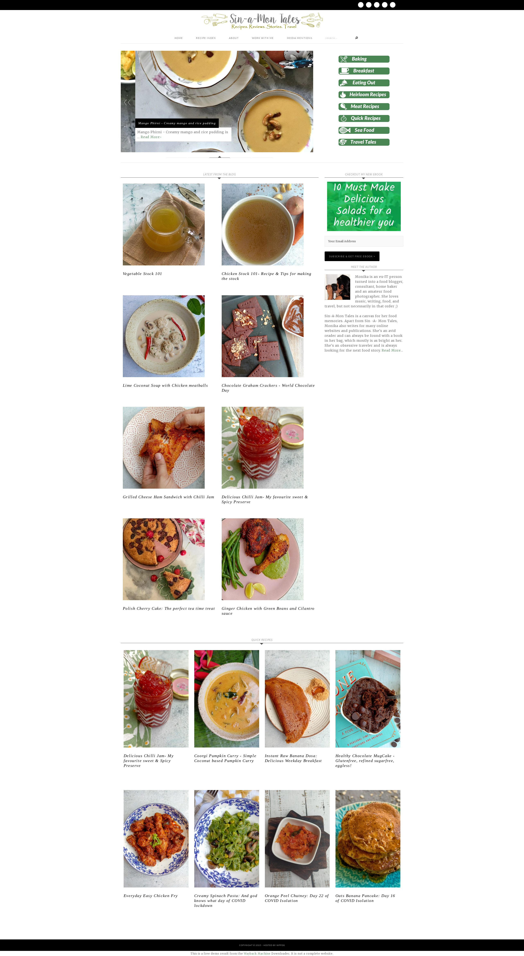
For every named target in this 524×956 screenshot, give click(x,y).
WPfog (281, 945)
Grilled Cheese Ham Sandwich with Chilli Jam (168, 497)
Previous (127, 102)
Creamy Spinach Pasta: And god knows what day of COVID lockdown (225, 900)
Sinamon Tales (262, 21)
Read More (135, 137)
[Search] (356, 38)
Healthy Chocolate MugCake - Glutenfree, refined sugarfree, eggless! (365, 760)
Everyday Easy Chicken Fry (151, 895)
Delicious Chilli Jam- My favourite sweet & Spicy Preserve (149, 760)
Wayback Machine (257, 953)
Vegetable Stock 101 (142, 273)
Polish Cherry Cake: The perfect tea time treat (169, 608)
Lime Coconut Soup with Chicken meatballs (165, 385)
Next (311, 102)
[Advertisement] (359, 402)
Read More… (392, 350)
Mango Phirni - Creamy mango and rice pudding (162, 123)
